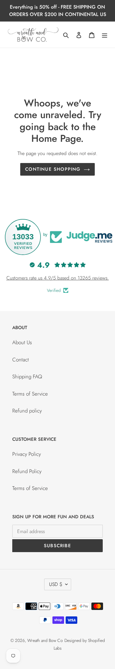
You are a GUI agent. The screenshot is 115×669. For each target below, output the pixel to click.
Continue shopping (52, 169)
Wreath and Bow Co (45, 640)
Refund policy (27, 410)
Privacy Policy (26, 454)
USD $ (55, 584)
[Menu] (104, 35)
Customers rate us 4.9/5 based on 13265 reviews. (57, 277)
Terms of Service (30, 393)
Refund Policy (26, 471)
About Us (22, 342)
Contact (20, 359)
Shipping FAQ (27, 376)
